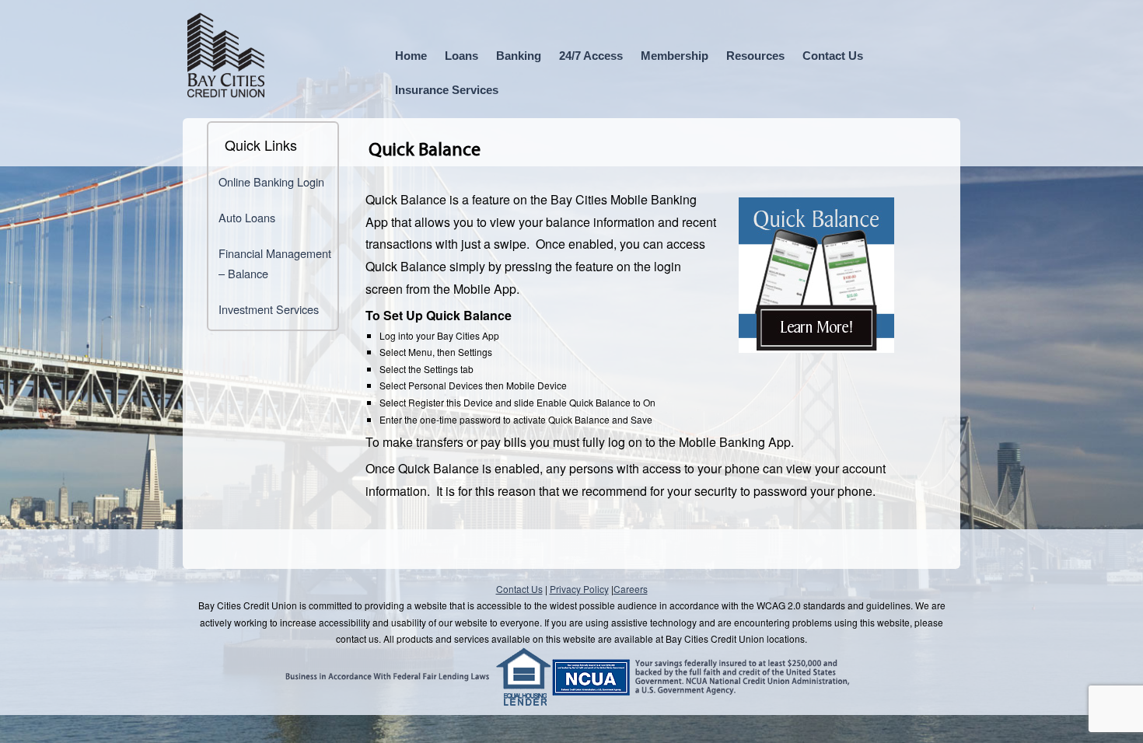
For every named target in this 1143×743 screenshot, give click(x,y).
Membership (674, 55)
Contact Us (832, 55)
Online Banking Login (271, 181)
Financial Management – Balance (274, 263)
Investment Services (268, 309)
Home (411, 55)
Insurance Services (446, 89)
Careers (630, 588)
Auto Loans (246, 217)
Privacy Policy (579, 588)
